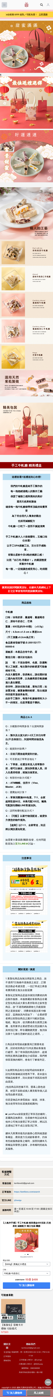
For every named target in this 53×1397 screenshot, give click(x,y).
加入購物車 (16, 1392)
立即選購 (43, 14)
